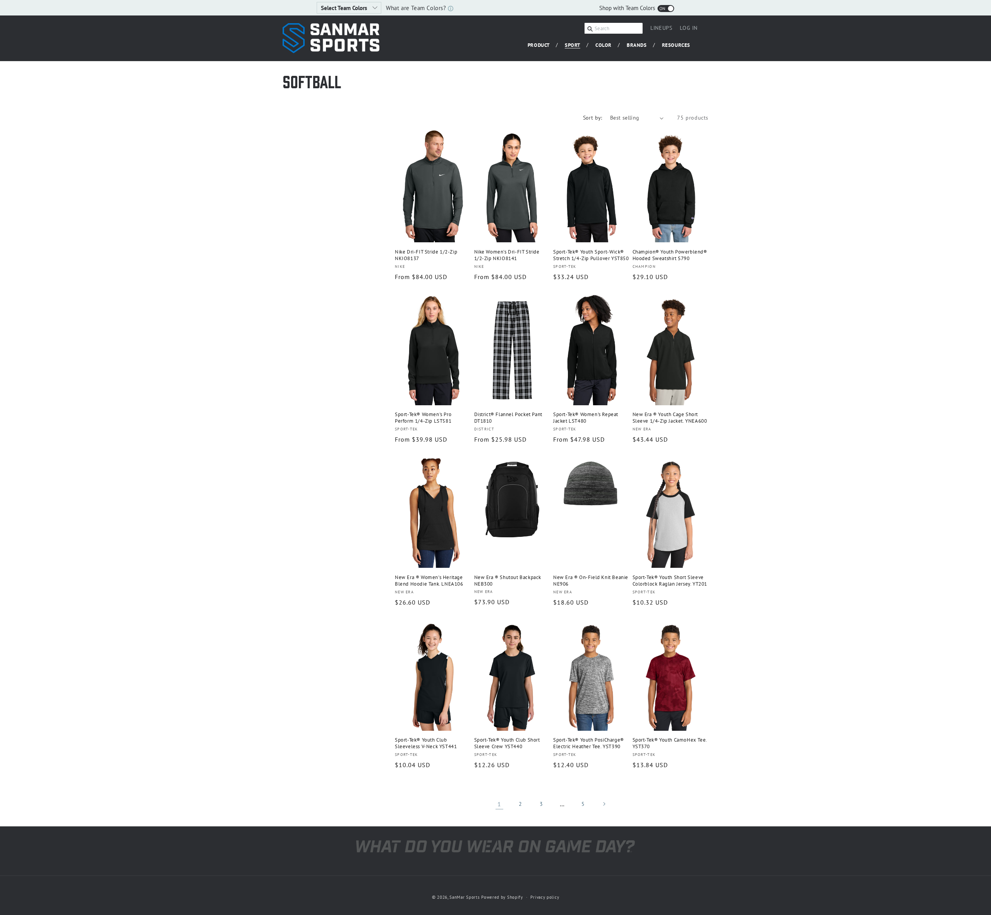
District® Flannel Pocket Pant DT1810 (508, 417)
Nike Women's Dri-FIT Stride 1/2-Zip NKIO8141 (507, 255)
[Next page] (603, 803)
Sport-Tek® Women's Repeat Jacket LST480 (585, 417)
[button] (541, 45)
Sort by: (592, 117)
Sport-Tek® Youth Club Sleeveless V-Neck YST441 (426, 743)
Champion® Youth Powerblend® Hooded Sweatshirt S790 (670, 255)
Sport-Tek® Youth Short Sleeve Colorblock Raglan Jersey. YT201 (670, 580)
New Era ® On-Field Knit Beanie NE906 (590, 580)
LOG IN (689, 29)
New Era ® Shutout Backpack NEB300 (508, 580)
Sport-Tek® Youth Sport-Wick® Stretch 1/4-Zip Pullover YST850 (591, 255)
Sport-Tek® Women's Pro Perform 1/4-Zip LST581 (423, 417)
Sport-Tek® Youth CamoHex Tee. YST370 (670, 743)
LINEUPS (661, 27)
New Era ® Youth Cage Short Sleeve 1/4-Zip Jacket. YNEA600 (670, 417)
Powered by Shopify (502, 897)
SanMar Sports (464, 897)
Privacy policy (544, 897)
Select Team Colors (345, 8)
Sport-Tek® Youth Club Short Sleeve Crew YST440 (507, 743)
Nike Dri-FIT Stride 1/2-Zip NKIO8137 (426, 255)
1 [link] (499, 804)
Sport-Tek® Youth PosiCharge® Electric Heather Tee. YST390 (588, 743)
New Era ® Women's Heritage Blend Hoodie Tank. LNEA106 (429, 580)
